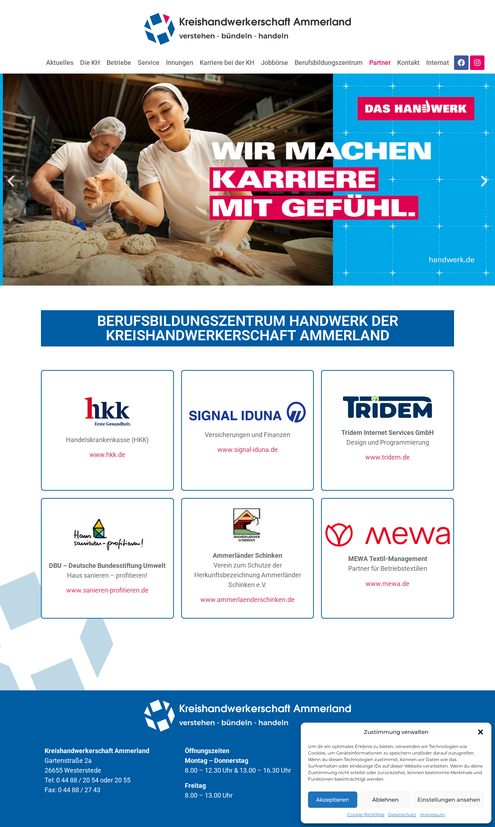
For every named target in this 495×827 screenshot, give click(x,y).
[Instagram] (477, 62)
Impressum (432, 814)
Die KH (90, 62)
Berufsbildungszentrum (329, 62)
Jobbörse (274, 62)
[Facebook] (461, 62)
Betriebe (119, 62)
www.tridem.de (387, 457)
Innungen (179, 62)
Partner (380, 62)
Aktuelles (60, 62)
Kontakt (408, 62)
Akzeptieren (332, 799)
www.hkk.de (107, 454)
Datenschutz (402, 814)
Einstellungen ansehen (448, 799)
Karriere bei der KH (227, 62)
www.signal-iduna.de (247, 449)
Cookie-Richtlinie (365, 814)
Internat (437, 62)
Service (148, 62)
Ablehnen (385, 799)
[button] (480, 732)
